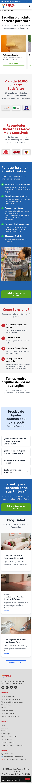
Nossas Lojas (5, 734)
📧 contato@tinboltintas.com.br (12, 757)
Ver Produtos (13, 64)
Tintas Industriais (7, 711)
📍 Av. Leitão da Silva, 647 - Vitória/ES (13, 760)
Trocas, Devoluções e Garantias (11, 745)
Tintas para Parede (7, 696)
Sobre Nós (4, 731)
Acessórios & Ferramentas (10, 716)
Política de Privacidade (9, 737)
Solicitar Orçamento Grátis (16, 294)
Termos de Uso (6, 739)
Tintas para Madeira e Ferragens (12, 702)
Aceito (27, 779)
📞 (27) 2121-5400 (7, 754)
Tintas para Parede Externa (10, 699)
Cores (3, 725)
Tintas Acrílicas (6, 705)
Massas (3, 708)
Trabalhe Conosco (7, 742)
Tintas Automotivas (7, 714)
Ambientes (5, 728)
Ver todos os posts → (16, 663)
